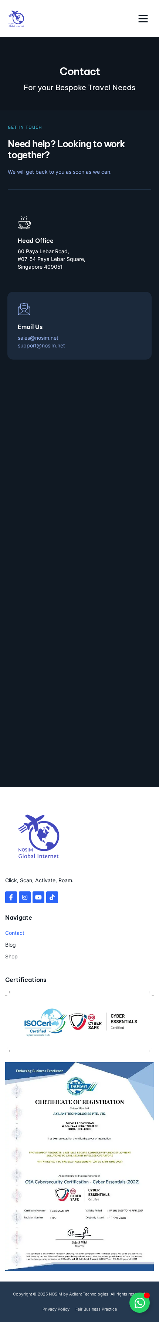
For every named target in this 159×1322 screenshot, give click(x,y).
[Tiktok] (52, 897)
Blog (10, 944)
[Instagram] (25, 897)
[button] (143, 18)
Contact (14, 933)
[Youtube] (38, 897)
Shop (11, 956)
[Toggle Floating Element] (139, 1303)
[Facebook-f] (11, 897)
